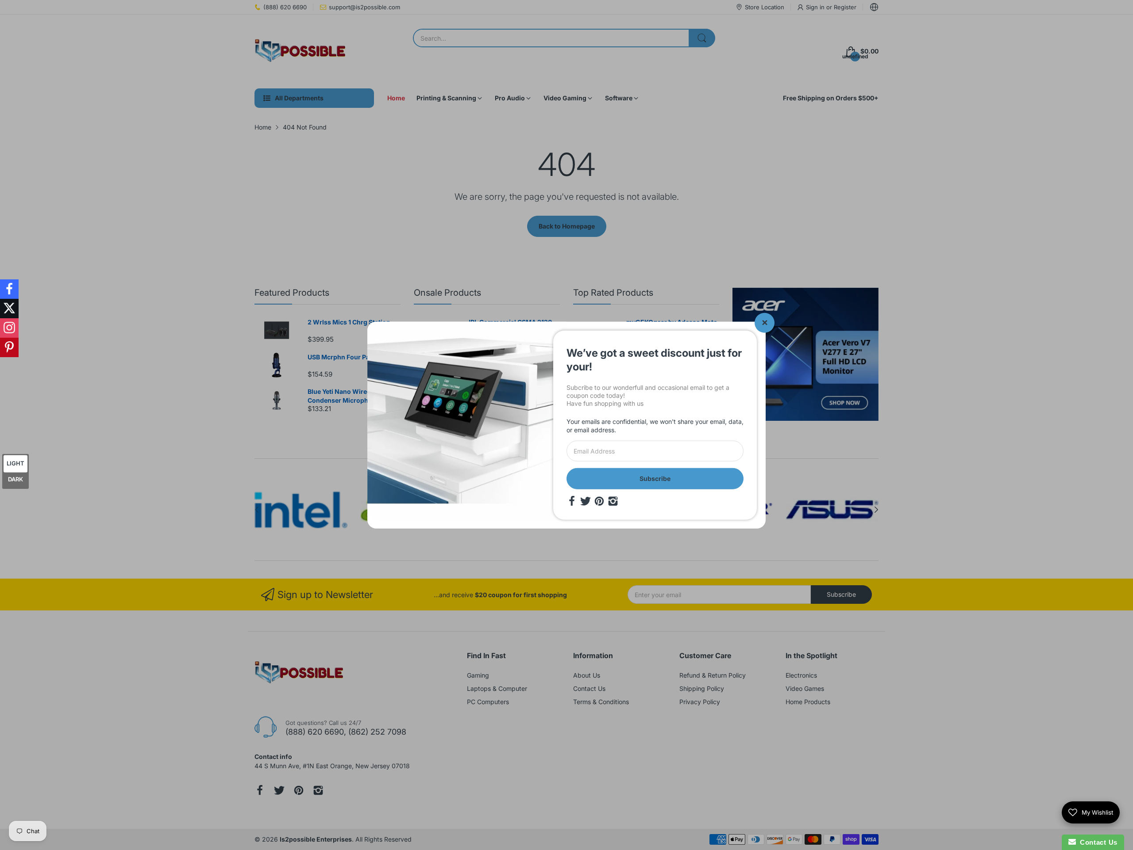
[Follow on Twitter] (9, 308)
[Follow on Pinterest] (9, 347)
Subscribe (655, 478)
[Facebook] (571, 501)
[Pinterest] (599, 501)
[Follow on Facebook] (9, 289)
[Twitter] (585, 501)
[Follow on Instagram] (9, 328)
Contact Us (1097, 842)
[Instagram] (613, 501)
